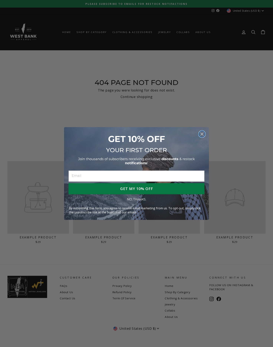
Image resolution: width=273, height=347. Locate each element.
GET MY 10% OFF (136, 188)
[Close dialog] (202, 134)
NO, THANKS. (136, 199)
